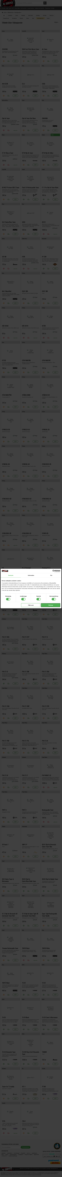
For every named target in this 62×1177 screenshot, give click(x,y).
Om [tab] (51, 575)
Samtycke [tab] (10, 575)
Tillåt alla (50, 605)
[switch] (23, 599)
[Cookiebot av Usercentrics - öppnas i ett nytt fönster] (53, 571)
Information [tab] (31, 575)
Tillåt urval (30, 605)
